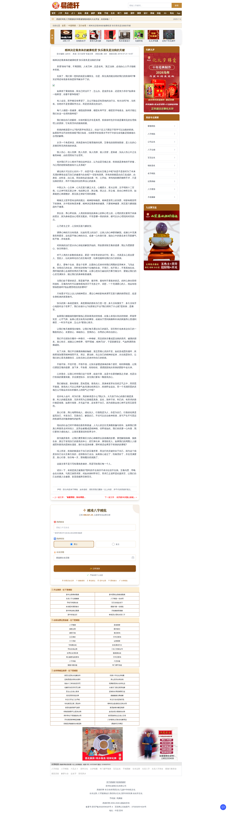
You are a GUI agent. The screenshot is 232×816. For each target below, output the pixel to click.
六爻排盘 (117, 661)
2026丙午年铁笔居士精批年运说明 (70, 19)
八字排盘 (72, 661)
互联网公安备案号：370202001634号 (130, 806)
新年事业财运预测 (72, 610)
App (178, 13)
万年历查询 (117, 637)
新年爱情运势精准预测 (117, 594)
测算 (139, 13)
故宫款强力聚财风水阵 (117, 711)
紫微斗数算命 (171, 768)
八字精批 (65, 768)
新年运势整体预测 (72, 594)
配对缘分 (117, 629)
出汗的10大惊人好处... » (126, 497)
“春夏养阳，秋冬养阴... (76, 497)
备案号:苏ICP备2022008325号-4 (99, 806)
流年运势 (103, 580)
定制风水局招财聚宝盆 (117, 691)
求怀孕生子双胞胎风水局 (72, 715)
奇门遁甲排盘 (117, 665)
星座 (86, 13)
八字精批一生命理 (117, 598)
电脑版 (119, 798)
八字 (60, 13)
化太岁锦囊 (153, 40)
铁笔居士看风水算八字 (117, 614)
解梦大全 (65, 773)
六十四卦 (72, 641)
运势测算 (117, 641)
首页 (53, 13)
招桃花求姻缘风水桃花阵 (72, 723)
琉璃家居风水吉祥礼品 (117, 683)
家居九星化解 (95, 40)
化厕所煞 (139, 40)
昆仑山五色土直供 (72, 691)
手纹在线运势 (72, 649)
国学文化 (84, 768)
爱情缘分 (113, 580)
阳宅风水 (82, 773)
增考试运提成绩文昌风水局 (117, 703)
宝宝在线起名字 (117, 602)
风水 (67, 13)
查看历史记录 (69, 580)
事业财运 (92, 580)
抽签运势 (72, 629)
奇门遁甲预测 (105, 768)
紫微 (100, 13)
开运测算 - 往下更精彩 (62, 589)
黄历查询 (117, 633)
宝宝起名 (117, 768)
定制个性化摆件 (168, 40)
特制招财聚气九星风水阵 (72, 711)
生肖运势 (136, 768)
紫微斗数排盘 (72, 665)
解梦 (93, 13)
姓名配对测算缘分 (72, 606)
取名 (172, 13)
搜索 (177, 5)
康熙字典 (72, 633)
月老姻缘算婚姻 (117, 610)
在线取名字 (81, 40)
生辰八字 (146, 768)
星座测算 (117, 625)
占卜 (73, 13)
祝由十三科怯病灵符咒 (72, 683)
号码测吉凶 (72, 645)
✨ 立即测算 (95, 568)
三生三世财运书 (117, 649)
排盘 (159, 13)
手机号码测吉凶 (72, 602)
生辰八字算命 (157, 768)
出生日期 (59, 552)
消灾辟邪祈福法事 (72, 695)
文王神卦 (72, 637)
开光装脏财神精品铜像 (72, 719)
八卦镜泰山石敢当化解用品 (117, 719)
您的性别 (59, 538)
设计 (146, 13)
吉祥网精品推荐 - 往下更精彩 (65, 670)
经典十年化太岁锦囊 (117, 675)
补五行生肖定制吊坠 (117, 699)
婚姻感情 (81, 580)
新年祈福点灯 (72, 614)
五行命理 (82, 25)
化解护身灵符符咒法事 (72, 687)
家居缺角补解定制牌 (117, 707)
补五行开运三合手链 (72, 699)
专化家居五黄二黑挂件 (72, 703)
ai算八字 (66, 40)
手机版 (112, 798)
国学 (132, 13)
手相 (106, 13)
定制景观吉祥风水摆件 (72, 679)
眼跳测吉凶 (117, 653)
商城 (152, 13)
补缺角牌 (110, 40)
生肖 (113, 13)
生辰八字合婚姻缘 (72, 598)
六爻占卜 (74, 768)
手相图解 (126, 768)
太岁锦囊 (94, 768)
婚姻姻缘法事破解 (117, 695)
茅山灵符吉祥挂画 (117, 679)
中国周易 (72, 25)
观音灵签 (55, 773)
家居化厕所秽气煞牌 (72, 707)
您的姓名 (59, 521)
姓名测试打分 (117, 645)
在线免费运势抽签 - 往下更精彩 (66, 620)
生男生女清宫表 (72, 653)
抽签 (126, 13)
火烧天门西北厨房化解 (117, 687)
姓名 (80, 13)
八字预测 (72, 625)
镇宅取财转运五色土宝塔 (117, 715)
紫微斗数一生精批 (117, 606)
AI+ (165, 13)
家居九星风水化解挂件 (72, 675)
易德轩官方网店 (117, 723)
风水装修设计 (124, 40)
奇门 (119, 13)
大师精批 (124, 580)
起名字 (73, 773)
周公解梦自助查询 (72, 657)
